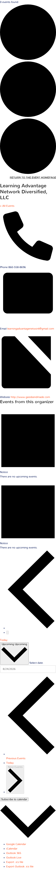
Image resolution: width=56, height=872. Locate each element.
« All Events (7, 206)
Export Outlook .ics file (19, 866)
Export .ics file (14, 862)
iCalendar (11, 848)
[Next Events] (7, 632)
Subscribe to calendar (14, 799)
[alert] (28, 443)
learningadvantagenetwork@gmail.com (30, 328)
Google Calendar (16, 844)
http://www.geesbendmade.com (30, 397)
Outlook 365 (13, 853)
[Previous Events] (31, 628)
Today (3, 640)
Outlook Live (13, 857)
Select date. (36, 663)
